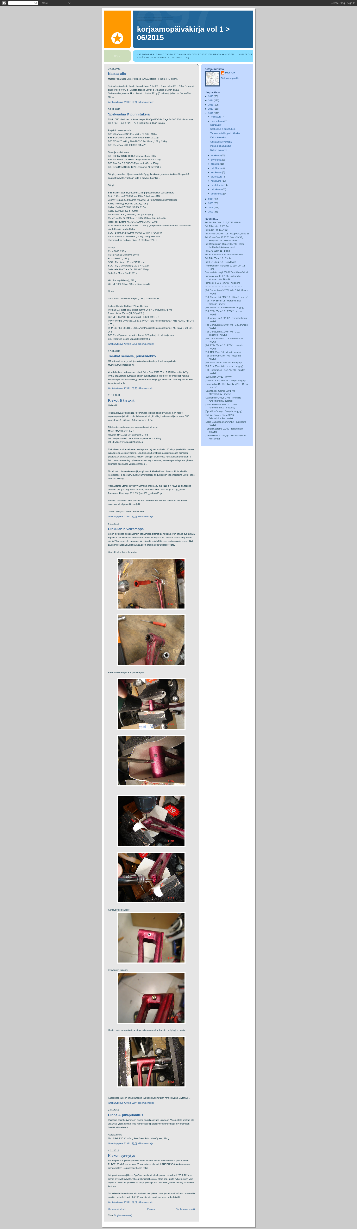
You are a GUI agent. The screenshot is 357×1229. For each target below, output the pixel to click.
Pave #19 (230, 72)
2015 (211, 96)
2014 (211, 100)
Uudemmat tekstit (117, 1209)
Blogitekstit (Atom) (123, 1215)
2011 (211, 113)
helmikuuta (216, 189)
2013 (211, 104)
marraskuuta (217, 121)
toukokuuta (217, 176)
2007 (211, 211)
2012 (211, 109)
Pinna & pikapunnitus (125, 1115)
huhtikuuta (216, 181)
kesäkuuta (216, 172)
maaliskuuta (217, 185)
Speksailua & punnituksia (129, 114)
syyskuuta (216, 159)
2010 (211, 199)
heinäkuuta (217, 168)
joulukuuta (216, 116)
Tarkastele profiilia (230, 78)
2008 (211, 207)
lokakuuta (216, 155)
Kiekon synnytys (121, 1156)
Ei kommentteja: (146, 102)
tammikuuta (217, 193)
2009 (211, 203)
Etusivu (151, 1209)
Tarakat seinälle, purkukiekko (132, 356)
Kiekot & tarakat (121, 400)
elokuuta (215, 164)
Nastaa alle (117, 74)
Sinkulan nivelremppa (126, 529)
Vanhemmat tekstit (185, 1209)
